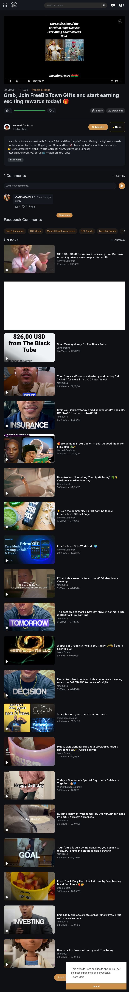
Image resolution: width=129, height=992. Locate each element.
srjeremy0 (62, 953)
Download (117, 110)
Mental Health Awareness (61, 231)
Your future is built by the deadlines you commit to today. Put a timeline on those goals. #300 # (88, 849)
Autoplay (119, 239)
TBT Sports (87, 231)
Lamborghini (63, 347)
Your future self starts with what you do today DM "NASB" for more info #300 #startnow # (88, 378)
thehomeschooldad (67, 718)
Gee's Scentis (64, 484)
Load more (64, 977)
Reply (32, 206)
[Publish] (122, 185)
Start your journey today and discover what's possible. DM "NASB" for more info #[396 (91, 411)
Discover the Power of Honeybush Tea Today (85, 950)
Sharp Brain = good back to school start (82, 714)
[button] (121, 5)
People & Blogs (41, 89)
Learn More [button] (78, 977)
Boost (117, 127)
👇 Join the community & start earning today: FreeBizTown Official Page (85, 512)
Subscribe (98, 127)
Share (99, 110)
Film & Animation (15, 231)
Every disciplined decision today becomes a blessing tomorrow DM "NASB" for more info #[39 (89, 681)
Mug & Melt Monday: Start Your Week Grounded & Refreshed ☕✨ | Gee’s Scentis (87, 748)
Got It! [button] (96, 986)
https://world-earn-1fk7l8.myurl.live (53, 148)
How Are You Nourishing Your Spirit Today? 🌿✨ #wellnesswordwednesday (87, 479)
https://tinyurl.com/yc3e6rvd (25, 152)
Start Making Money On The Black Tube (81, 344)
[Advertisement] (64, 306)
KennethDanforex (23, 125)
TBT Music (35, 231)
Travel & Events (107, 231)
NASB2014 (62, 383)
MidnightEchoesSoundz (69, 787)
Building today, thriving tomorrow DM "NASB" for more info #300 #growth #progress (91, 815)
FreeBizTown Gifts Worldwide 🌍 (77, 546)
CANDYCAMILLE (25, 197)
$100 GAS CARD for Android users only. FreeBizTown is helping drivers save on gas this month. (90, 255)
